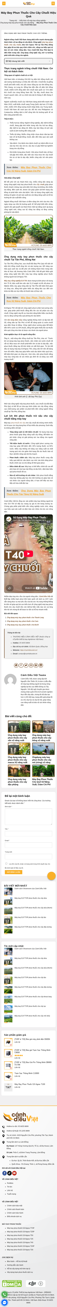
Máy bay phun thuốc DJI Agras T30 (20, 1250)
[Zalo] (4, 1302)
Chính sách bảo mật (14, 1206)
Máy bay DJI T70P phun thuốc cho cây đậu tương (33, 927)
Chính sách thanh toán (15, 1209)
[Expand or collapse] (49, 61)
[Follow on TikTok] (9, 1173)
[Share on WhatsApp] (16, 665)
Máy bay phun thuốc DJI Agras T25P (20, 1232)
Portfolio (10, 1183)
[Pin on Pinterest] (36, 665)
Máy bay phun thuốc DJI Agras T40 (20, 1242)
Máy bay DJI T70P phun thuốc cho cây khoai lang (33, 997)
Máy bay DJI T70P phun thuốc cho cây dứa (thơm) (33, 908)
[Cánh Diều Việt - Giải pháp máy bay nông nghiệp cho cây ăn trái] (29, 3)
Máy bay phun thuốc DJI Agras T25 (20, 1239)
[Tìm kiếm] (53, 3)
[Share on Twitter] (26, 665)
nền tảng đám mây (14, 320)
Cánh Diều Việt (44, 596)
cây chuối (40, 184)
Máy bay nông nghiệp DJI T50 (15, 281)
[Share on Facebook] (21, 665)
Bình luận (8, 806)
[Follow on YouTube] (14, 1173)
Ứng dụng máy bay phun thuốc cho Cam (22, 621)
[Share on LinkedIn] (41, 665)
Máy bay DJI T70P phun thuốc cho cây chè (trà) (32, 1016)
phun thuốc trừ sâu (18, 423)
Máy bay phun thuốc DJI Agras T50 (20, 1235)
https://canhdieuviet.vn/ (28, 650)
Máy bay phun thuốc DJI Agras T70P (20, 1228)
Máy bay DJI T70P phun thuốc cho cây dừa (31, 898)
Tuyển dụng (11, 1194)
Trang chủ (13, 21)
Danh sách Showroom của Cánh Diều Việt (30, 889)
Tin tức (9, 1187)
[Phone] (4, 1294)
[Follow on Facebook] (4, 1173)
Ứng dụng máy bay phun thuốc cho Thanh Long (25, 618)
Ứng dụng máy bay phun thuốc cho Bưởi (23, 625)
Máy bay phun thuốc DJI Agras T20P (20, 1246)
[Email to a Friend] (31, 665)
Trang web (8, 852)
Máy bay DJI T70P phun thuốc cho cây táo (31, 917)
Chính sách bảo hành (15, 1213)
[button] (4, 3)
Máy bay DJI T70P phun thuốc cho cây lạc (31, 1006)
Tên (6, 829)
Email (7, 840)
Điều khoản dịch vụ (14, 1216)
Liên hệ (10, 1190)
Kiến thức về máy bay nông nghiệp (33, 21)
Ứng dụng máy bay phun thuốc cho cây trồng (17, 23)
